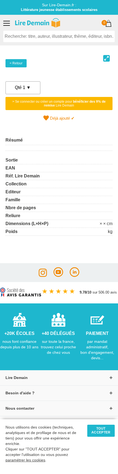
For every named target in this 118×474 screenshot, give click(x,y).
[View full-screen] (106, 58)
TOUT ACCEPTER (101, 430)
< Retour (16, 63)
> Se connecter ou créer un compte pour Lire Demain (59, 103)
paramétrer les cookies (25, 460)
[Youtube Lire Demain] (58, 275)
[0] (108, 24)
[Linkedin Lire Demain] (74, 275)
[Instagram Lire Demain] (43, 275)
